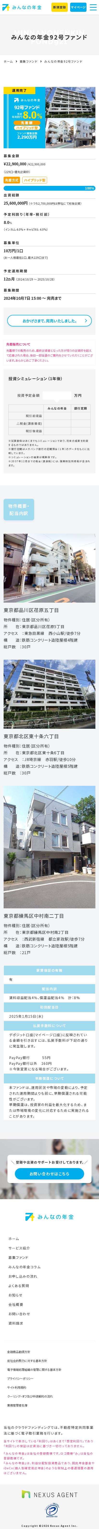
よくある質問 (18, 1285)
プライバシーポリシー (20, 1378)
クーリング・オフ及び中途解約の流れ (30, 1396)
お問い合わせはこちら (50, 1174)
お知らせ (15, 1295)
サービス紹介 (19, 1248)
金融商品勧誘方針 (18, 1352)
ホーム (8, 61)
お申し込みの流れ (22, 1276)
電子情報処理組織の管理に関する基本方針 (34, 1369)
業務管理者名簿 (17, 1405)
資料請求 (15, 1323)
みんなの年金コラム (24, 1266)
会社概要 (15, 1304)
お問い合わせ (19, 1313)
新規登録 (59, 7)
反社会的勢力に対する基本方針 (27, 1361)
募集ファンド (29, 61)
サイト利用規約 (16, 1387)
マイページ (78, 7)
